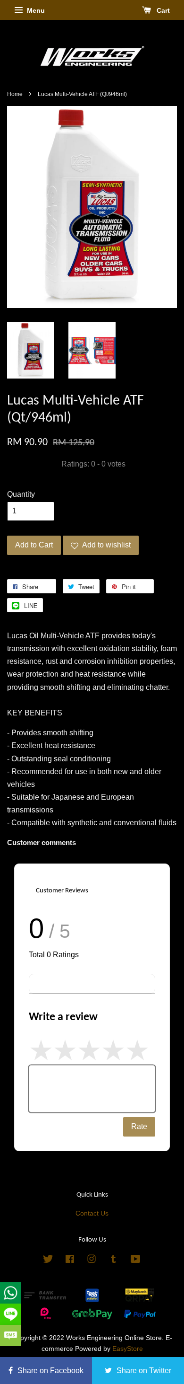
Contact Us (92, 1213)
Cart (162, 10)
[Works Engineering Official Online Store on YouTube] (135, 1260)
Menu (35, 10)
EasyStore (127, 1348)
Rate (139, 1126)
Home (15, 94)
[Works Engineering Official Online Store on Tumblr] (113, 1260)
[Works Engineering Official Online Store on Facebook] (70, 1260)
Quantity (21, 494)
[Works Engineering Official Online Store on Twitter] (48, 1260)
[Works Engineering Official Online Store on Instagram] (91, 1260)
